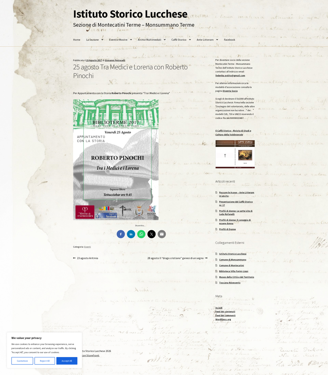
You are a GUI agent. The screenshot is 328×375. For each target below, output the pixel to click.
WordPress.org (223, 319)
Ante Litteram (205, 39)
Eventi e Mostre (118, 39)
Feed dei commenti (225, 315)
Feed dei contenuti (225, 311)
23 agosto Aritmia (87, 258)
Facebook (229, 39)
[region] (44, 350)
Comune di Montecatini (231, 265)
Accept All (67, 360)
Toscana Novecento (229, 282)
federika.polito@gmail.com (230, 75)
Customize (22, 360)
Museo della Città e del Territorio (236, 277)
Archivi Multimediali (149, 39)
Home (76, 39)
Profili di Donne (227, 229)
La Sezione (92, 39)
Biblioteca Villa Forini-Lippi (233, 271)
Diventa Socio (230, 90)
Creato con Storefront (86, 355)
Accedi (218, 307)
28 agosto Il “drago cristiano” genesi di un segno (175, 258)
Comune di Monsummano (232, 259)
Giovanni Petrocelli (115, 60)
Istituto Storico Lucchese (130, 13)
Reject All (45, 360)
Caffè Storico (179, 39)
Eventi (87, 246)
